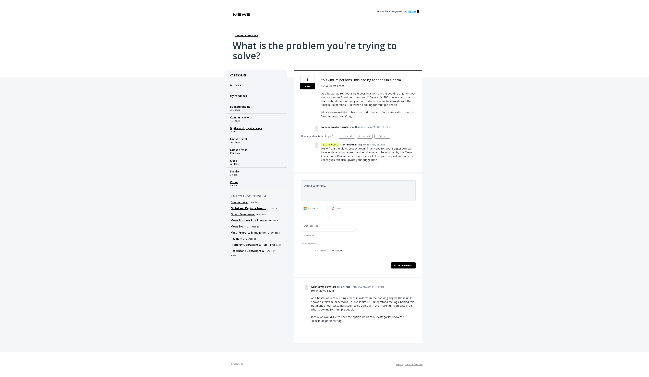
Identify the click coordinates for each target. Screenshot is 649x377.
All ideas (235, 85)
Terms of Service (414, 364)
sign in (412, 11)
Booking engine (240, 107)
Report (380, 286)
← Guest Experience (246, 35)
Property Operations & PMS (249, 245)
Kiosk (233, 161)
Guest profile (238, 150)
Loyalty (235, 171)
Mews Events (240, 226)
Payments (238, 238)
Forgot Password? (309, 243)
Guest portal (238, 139)
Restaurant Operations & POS (251, 251)
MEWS (399, 364)
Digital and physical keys (246, 128)
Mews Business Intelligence (249, 220)
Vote (307, 86)
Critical (384, 137)
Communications (241, 117)
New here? (328, 251)
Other (234, 182)
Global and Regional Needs (248, 208)
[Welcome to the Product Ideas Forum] (241, 14)
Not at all (348, 137)
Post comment (403, 265)
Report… (387, 126)
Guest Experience (243, 214)
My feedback (238, 96)
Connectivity (239, 202)
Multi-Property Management (250, 232)
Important (366, 137)
